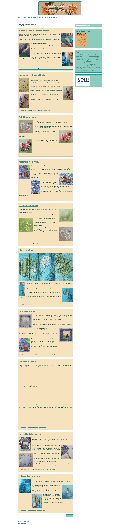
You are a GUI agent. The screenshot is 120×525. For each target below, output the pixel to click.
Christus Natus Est (96, 56)
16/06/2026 (24, 510)
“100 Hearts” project (26, 17)
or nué (90, 67)
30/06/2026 (24, 427)
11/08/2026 (24, 110)
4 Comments (29, 154)
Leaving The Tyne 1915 (96, 62)
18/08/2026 (24, 68)
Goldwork (88, 61)
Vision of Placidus (47, 110)
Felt (94, 59)
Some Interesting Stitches (27, 361)
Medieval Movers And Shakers (47, 198)
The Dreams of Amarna (47, 17)
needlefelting (88, 64)
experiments (40, 110)
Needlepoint (92, 64)
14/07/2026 (24, 304)
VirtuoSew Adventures (24, 521)
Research (93, 67)
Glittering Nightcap (83, 61)
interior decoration (80, 62)
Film (35, 427)
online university (89, 65)
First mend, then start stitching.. (30, 476)
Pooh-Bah (45, 154)
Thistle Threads (87, 68)
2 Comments (29, 110)
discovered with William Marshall (43, 333)
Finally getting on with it (27, 311)
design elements (84, 57)
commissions (78, 57)
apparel (40, 68)
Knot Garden (86, 62)
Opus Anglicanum (53, 198)
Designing (90, 57)
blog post (39, 323)
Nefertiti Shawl (40, 491)
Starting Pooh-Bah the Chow (28, 205)
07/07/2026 (24, 354)
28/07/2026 (24, 198)
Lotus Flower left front (26, 250)
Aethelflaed (40, 198)
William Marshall (95, 70)
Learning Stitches (38, 427)
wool (98, 70)
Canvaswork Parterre (91, 56)
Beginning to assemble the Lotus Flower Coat (34, 30)
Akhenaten (84, 54)
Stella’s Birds (51, 385)
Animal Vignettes (41, 154)
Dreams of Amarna (35, 448)
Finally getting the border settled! (30, 434)
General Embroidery (35, 68)
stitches (44, 110)
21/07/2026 (24, 243)
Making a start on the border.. (29, 161)
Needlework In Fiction (36, 17)
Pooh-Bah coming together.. (28, 117)
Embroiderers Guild (84, 59)
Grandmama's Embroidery (95, 61)
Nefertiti (80, 65)
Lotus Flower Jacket (44, 68)
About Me (55, 17)
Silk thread (57, 198)
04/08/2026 (24, 154)
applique (96, 54)
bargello (81, 56)
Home (19, 17)
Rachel (22, 68)
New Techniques (83, 65)
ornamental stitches (43, 427)
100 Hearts (77, 54)
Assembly (78, 56)
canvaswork (85, 56)
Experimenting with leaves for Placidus (32, 74)
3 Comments (29, 68)
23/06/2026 (24, 469)
